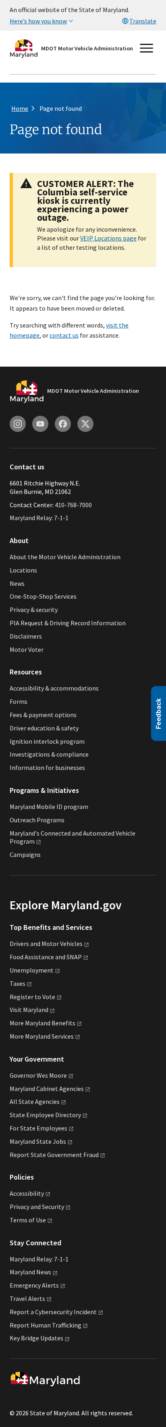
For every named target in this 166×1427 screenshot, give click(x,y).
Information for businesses (47, 767)
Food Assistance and (46, 957)
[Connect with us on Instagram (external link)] (18, 424)
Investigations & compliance (49, 754)
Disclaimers (26, 636)
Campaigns (25, 854)
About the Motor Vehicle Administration (65, 557)
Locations (23, 570)
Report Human (45, 1325)
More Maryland (42, 1023)
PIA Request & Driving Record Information (68, 623)
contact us (64, 335)
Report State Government (54, 1155)
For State (38, 1128)
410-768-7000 (73, 505)
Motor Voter (27, 649)
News (17, 583)
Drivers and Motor (46, 944)
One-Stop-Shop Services (43, 596)
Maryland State (38, 1141)
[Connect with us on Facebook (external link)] (63, 424)
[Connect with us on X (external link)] (85, 424)
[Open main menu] (146, 48)
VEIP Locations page (108, 238)
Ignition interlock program (47, 741)
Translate (142, 21)
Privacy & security (34, 610)
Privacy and (37, 1207)
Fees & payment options (43, 715)
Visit (29, 1010)
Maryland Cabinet (47, 1089)
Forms (18, 701)
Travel (27, 1298)
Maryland (30, 1272)
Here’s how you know (38, 21)
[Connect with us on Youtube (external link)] (40, 424)
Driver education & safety (44, 728)
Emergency (34, 1285)
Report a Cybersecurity (53, 1312)
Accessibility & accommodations (54, 688)
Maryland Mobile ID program (49, 807)
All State (35, 1101)
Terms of (28, 1220)
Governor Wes (38, 1075)
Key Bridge (36, 1338)
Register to (32, 997)
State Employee (45, 1115)
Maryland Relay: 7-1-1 (39, 518)
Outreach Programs (37, 820)
